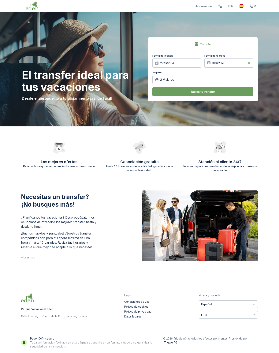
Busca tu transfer (203, 92)
